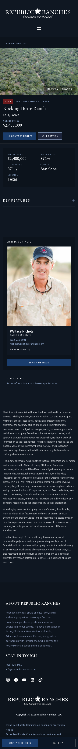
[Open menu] (39, 28)
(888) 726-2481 (14, 664)
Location (52, 136)
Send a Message (39, 362)
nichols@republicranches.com (27, 343)
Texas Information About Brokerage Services (32, 383)
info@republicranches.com (21, 669)
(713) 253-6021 (18, 339)
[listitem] (39, 200)
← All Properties (15, 43)
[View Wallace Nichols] (39, 301)
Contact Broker (21, 136)
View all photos (61, 89)
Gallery (57, 743)
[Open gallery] (39, 71)
